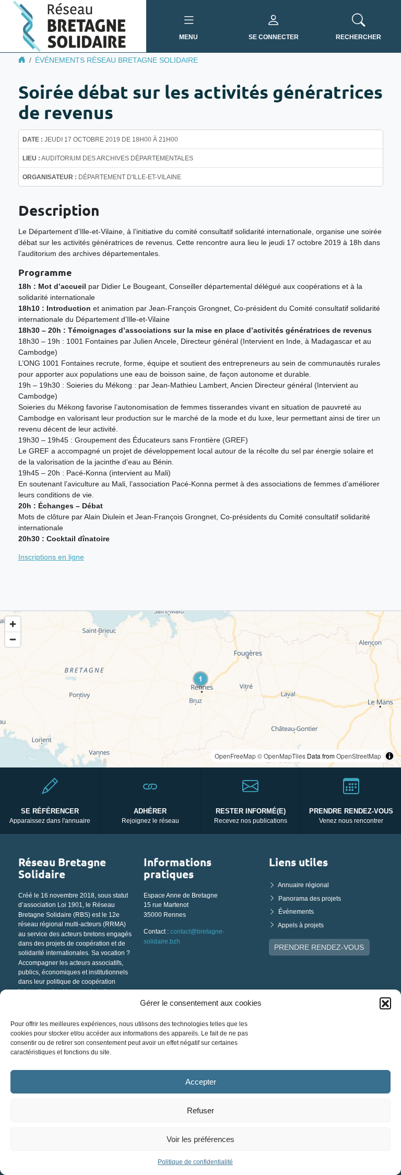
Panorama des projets (309, 898)
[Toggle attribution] (389, 756)
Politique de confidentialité (195, 1162)
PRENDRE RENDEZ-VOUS (319, 947)
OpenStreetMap (358, 755)
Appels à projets (301, 925)
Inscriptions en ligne (51, 557)
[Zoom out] (12, 639)
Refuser (200, 1110)
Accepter (200, 1081)
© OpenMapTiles (281, 755)
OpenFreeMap (235, 755)
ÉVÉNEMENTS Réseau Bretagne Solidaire (116, 60)
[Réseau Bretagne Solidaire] (73, 25)
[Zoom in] (12, 624)
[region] (200, 689)
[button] (385, 1003)
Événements (296, 911)
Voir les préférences (200, 1139)
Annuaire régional (303, 885)
